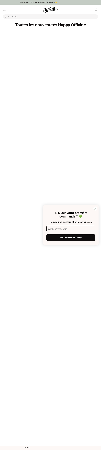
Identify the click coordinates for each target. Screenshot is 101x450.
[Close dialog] (95, 208)
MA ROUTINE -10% (71, 237)
